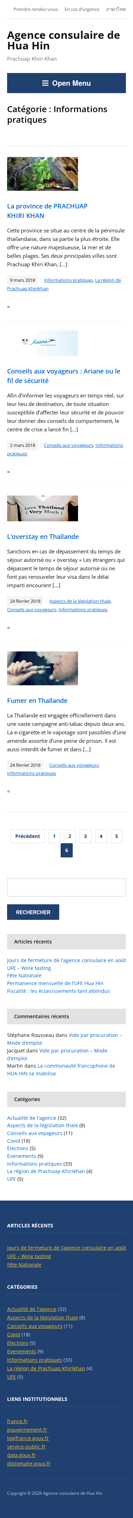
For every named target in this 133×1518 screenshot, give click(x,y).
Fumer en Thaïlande (37, 700)
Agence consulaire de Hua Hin (63, 40)
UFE (11, 1179)
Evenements (21, 1156)
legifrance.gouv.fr (28, 1438)
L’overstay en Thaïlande (43, 536)
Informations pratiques (68, 280)
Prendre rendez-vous (35, 9)
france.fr (17, 1421)
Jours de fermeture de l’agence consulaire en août (66, 960)
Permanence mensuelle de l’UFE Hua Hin (55, 983)
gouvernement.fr (27, 1429)
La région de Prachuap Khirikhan (46, 1171)
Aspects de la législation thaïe (80, 601)
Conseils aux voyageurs (68, 445)
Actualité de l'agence (31, 1118)
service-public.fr (26, 1446)
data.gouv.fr (21, 1455)
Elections (17, 1148)
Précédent (27, 836)
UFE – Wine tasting (29, 968)
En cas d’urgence (82, 9)
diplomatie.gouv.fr (29, 1463)
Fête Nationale (24, 975)
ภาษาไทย (116, 9)
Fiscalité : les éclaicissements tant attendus (58, 991)
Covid (13, 1140)
